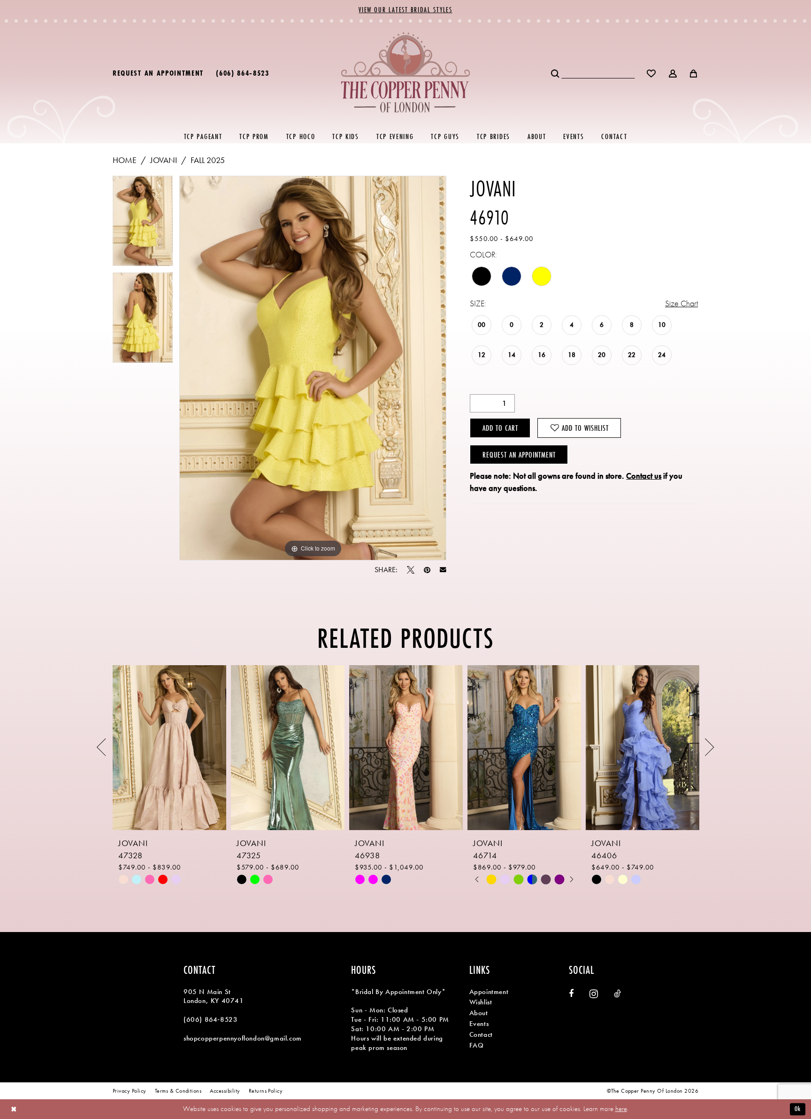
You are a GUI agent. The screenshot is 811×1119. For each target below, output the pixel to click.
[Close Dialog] (14, 1109)
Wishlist (480, 1002)
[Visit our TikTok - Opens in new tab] (617, 993)
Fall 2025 (208, 160)
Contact (481, 1034)
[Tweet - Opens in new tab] (410, 570)
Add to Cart (500, 427)
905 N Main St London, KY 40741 (214, 996)
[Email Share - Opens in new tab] (443, 570)
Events (479, 1023)
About (478, 1013)
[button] (673, 72)
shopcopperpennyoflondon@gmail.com (243, 1038)
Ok (798, 1108)
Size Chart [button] (681, 303)
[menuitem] (158, 72)
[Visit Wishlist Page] (652, 72)
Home (125, 160)
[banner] (405, 72)
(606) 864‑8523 (210, 1019)
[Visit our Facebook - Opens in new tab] (571, 993)
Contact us (643, 475)
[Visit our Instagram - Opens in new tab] (593, 994)
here (621, 1108)
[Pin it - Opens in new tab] (427, 570)
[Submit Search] (556, 72)
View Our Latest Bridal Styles (405, 10)
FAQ (476, 1045)
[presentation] (169, 747)
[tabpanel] (143, 224)
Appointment (489, 991)
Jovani (163, 160)
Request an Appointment (519, 454)
